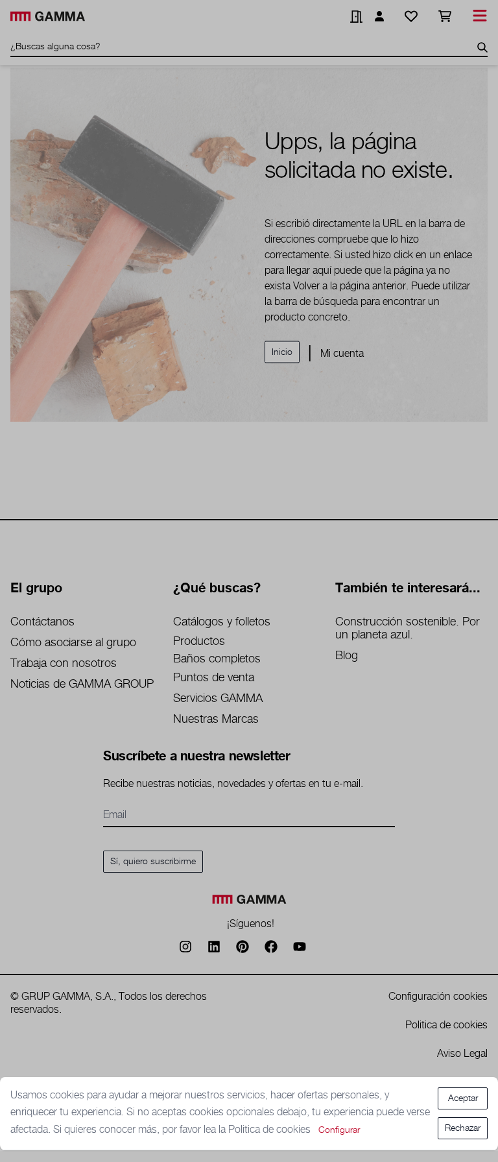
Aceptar (463, 1098)
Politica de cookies (270, 1129)
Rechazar (462, 1128)
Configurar (339, 1130)
